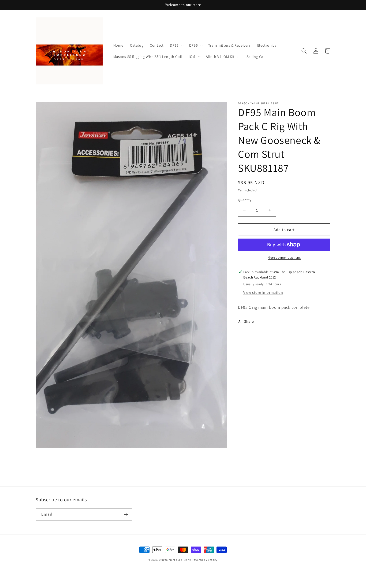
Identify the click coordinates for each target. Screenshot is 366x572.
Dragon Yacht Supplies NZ (175, 560)
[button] (176, 45)
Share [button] (249, 321)
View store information (263, 292)
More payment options (284, 257)
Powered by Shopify (205, 560)
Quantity (244, 199)
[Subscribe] (126, 514)
